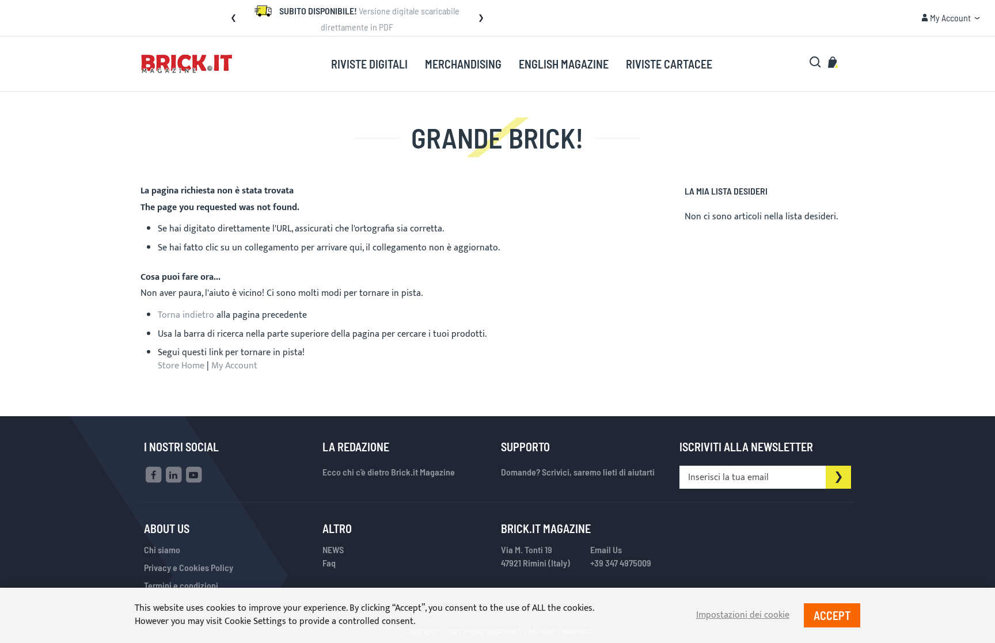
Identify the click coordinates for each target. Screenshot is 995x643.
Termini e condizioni (181, 585)
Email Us (606, 549)
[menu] (521, 64)
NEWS (333, 549)
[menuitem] (369, 64)
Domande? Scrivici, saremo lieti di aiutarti (578, 471)
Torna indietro (186, 315)
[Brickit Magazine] (186, 64)
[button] (233, 18)
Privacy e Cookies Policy (188, 567)
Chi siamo (162, 549)
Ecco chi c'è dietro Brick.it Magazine (388, 471)
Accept (832, 615)
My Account (234, 366)
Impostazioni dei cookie (742, 615)
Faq (329, 562)
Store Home (181, 366)
